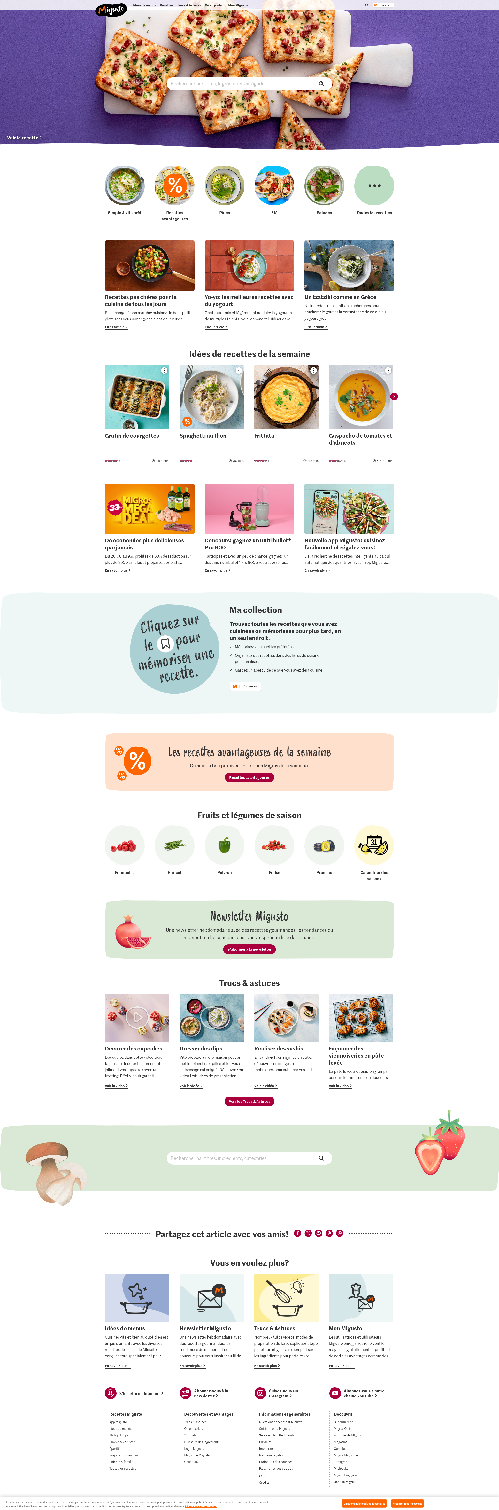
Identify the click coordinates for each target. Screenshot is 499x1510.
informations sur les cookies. (201, 1506)
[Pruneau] (324, 853)
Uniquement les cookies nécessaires (364, 1503)
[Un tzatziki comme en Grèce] (349, 285)
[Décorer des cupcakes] (137, 1041)
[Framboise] (125, 853)
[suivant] (394, 396)
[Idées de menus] (137, 1321)
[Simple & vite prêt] (125, 194)
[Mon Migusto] (361, 1321)
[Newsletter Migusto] (212, 1321)
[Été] (274, 194)
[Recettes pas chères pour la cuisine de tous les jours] (150, 285)
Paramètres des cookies (276, 1468)
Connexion (386, 5)
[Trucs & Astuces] (286, 1321)
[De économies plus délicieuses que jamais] (150, 528)
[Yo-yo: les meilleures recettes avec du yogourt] (249, 285)
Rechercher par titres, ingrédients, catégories (249, 83)
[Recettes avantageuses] (175, 194)
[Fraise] (274, 853)
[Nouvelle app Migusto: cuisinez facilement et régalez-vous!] (349, 528)
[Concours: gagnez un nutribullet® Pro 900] (249, 528)
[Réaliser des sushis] (286, 1041)
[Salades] (324, 194)
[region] (249, 1503)
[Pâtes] (224, 194)
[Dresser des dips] (212, 1041)
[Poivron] (224, 853)
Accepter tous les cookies (407, 1503)
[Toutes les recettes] (374, 194)
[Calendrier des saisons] (374, 853)
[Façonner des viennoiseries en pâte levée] (361, 1041)
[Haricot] (175, 853)
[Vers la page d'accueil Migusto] (111, 7)
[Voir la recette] (137, 415)
